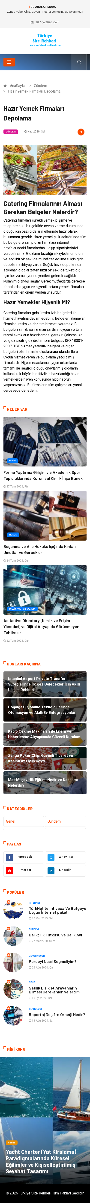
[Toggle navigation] (9, 62)
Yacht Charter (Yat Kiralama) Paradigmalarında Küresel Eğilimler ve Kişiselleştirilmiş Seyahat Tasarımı (41, 1161)
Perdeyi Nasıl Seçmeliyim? (53, 961)
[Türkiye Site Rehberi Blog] (45, 39)
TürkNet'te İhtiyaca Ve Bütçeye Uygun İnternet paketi (57, 910)
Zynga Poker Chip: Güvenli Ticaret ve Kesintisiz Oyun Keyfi (45, 11)
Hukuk (13, 534)
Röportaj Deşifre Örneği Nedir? (57, 1014)
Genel (10, 821)
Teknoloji (35, 1009)
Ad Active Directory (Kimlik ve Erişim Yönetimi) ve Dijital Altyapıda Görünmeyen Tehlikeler (41, 626)
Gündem (40, 86)
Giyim (12, 460)
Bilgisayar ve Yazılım (22, 609)
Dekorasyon (37, 956)
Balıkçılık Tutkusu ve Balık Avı (55, 934)
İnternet (34, 903)
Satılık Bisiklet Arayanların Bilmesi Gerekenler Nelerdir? (55, 989)
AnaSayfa (17, 86)
